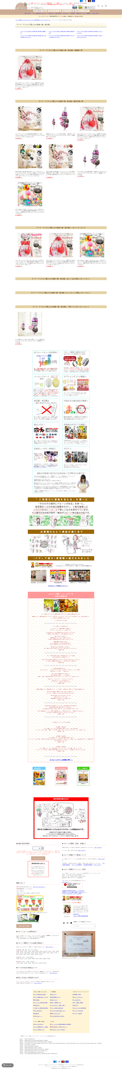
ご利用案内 (72, 13)
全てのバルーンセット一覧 (54, 10)
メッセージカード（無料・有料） (58, 1005)
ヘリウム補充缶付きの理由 (39, 994)
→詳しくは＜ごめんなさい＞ (39, 886)
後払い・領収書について (56, 1002)
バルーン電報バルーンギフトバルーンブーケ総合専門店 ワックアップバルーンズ (32, 20)
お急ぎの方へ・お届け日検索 (54, 13)
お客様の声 (78, 13)
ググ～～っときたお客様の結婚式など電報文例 (61, 1024)
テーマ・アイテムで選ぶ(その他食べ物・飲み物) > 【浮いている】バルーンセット (89, 36)
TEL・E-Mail (64, 882)
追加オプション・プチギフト (82, 10)
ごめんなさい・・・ (38, 1016)
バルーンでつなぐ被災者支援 (79, 1008)
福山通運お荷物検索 (88, 864)
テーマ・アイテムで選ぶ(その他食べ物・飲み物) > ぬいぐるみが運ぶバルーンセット (33, 36)
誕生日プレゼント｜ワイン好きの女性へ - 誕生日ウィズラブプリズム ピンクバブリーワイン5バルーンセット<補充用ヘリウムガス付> (61, 135)
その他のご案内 (95, 13)
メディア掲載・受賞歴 (73, 892)
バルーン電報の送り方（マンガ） (41, 997)
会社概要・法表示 (77, 994)
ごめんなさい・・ (82, 892)
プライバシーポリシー (78, 997)
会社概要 (88, 13)
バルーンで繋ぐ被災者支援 (80, 916)
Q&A (84, 13)
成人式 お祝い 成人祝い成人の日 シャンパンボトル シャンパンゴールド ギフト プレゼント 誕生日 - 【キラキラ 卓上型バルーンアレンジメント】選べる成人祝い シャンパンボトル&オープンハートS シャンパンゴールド (30, 174)
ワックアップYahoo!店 (67, 893)
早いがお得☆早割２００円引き (57, 1016)
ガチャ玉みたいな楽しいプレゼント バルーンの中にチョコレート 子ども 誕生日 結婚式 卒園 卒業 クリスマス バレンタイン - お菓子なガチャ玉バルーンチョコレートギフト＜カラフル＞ (30, 211)
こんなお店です (81, 890)
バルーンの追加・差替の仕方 (57, 1008)
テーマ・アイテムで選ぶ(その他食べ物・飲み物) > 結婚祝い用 (33, 32)
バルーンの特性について (39, 1029)
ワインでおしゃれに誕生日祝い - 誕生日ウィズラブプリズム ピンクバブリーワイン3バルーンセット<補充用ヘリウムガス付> (92, 173)
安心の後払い (37, 1000)
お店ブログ (76, 914)
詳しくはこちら (38, 858)
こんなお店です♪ (77, 1000)
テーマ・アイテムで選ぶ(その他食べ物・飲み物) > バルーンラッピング (89, 32)
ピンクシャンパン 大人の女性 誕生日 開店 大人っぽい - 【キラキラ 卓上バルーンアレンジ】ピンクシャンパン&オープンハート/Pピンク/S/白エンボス (30, 135)
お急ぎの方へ (37, 1005)
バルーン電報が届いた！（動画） (41, 1026)
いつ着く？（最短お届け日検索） (41, 1008)
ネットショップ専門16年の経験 (40, 1002)
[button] (98, 6)
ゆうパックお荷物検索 (77, 864)
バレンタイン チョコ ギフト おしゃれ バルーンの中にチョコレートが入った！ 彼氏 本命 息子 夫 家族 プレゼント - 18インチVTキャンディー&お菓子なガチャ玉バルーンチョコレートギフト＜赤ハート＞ (29, 262)
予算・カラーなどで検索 (68, 10)
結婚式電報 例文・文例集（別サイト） (59, 1026)
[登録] (94, 926)
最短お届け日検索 (24, 926)
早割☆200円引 (27, 13)
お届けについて (54, 1000)
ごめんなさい (65, 13)
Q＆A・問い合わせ (38, 1010)
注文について (54, 994)
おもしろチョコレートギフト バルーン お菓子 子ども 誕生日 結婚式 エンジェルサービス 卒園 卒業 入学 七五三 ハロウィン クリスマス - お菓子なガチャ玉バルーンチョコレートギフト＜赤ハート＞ (30, 85)
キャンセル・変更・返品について (58, 1010)
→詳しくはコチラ (20, 894)
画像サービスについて (55, 1013)
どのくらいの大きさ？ (39, 1024)
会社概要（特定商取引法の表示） (69, 890)
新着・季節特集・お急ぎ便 (40, 10)
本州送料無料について (55, 997)
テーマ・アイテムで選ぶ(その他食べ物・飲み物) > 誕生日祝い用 (61, 32)
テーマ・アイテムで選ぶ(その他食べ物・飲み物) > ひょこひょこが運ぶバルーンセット (61, 36)
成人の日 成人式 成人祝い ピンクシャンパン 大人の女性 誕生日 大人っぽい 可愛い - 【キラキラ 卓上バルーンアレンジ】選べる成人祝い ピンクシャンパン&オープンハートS (61, 174)
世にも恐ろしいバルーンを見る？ (58, 1029)
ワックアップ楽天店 (77, 893)
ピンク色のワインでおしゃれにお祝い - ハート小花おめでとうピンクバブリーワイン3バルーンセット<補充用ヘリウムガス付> (30, 341)
